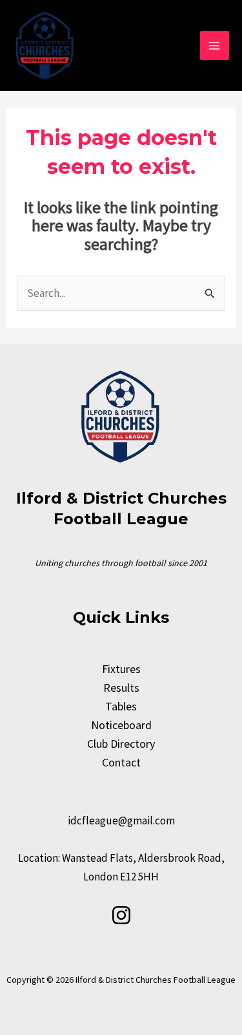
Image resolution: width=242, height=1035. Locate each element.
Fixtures (121, 668)
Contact (121, 762)
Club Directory (121, 743)
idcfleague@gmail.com (121, 820)
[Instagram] (121, 915)
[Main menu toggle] (215, 46)
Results (121, 687)
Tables (121, 706)
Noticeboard (121, 724)
